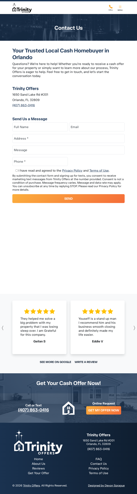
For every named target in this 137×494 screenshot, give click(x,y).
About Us (38, 464)
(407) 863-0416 (23, 105)
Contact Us (98, 464)
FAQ (99, 459)
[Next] (126, 328)
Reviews (38, 468)
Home (38, 459)
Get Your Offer (38, 473)
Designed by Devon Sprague (106, 485)
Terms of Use (99, 170)
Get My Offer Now (103, 410)
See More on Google (55, 362)
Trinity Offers (31, 485)
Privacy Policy (72, 170)
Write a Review (86, 362)
